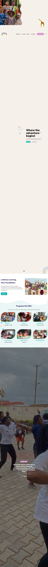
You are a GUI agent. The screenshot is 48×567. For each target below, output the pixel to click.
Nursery (24, 323)
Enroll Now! (40, 34)
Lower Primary (8, 340)
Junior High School (40, 340)
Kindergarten (40, 323)
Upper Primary (24, 340)
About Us (28, 141)
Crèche (8, 323)
